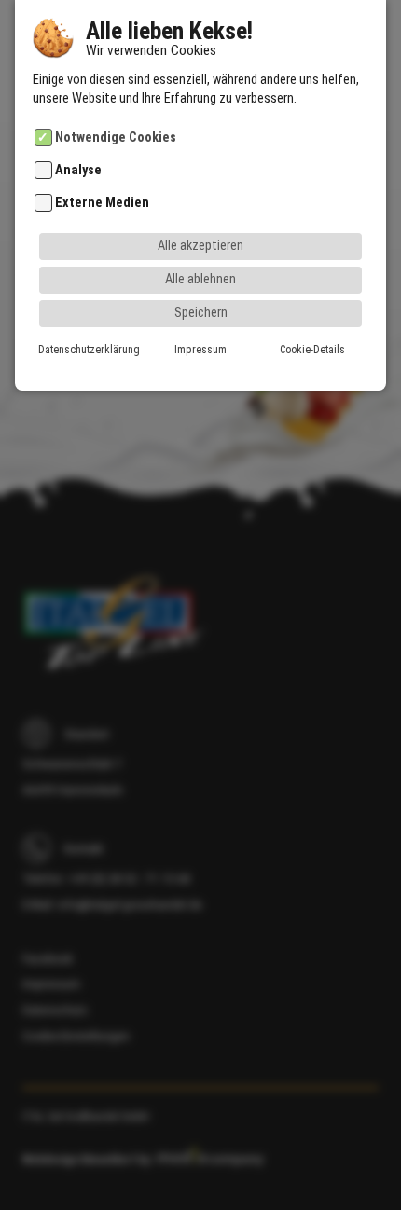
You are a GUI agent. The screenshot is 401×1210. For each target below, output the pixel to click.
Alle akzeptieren (200, 246)
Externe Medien (102, 203)
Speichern (201, 313)
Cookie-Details (312, 349)
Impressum (200, 349)
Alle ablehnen (200, 279)
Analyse (78, 170)
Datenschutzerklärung (88, 349)
